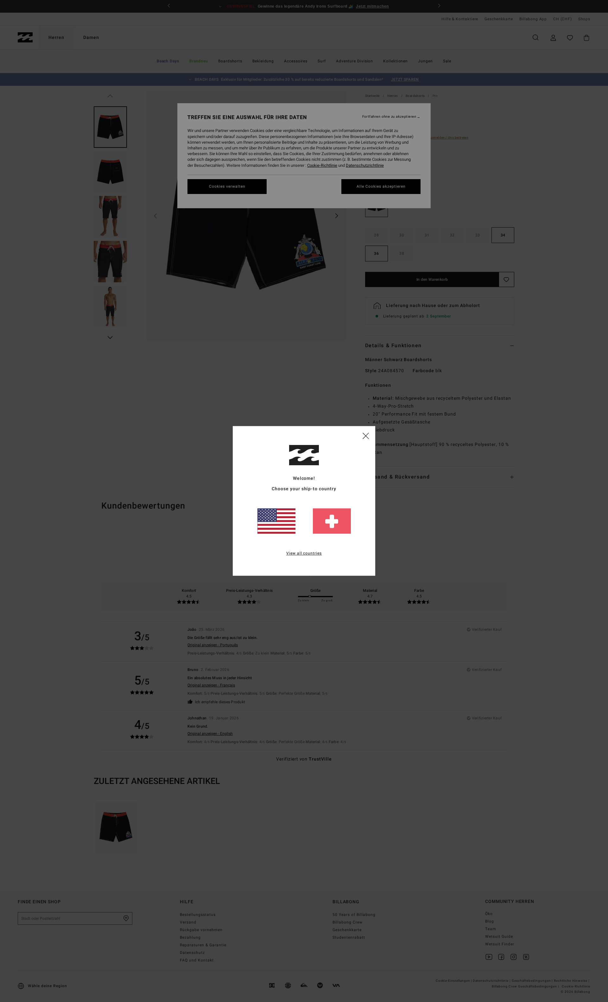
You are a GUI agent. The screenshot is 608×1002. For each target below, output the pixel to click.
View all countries (304, 553)
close (366, 435)
